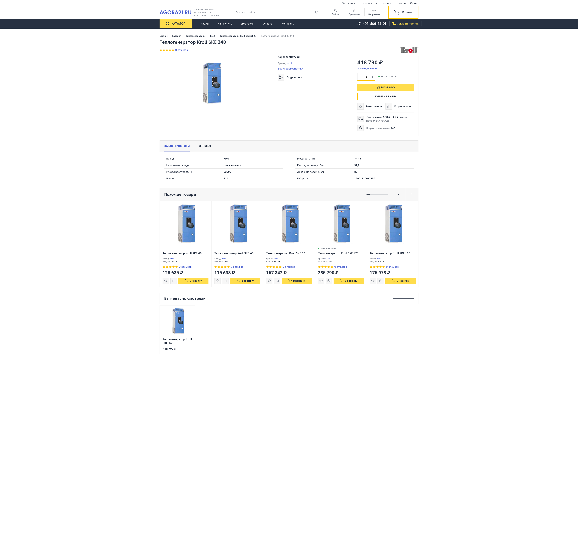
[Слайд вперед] (411, 194)
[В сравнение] (173, 281)
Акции (205, 23)
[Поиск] (317, 12)
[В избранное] (166, 281)
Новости (401, 3)
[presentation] (185, 244)
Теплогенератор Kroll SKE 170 (338, 253)
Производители (368, 3)
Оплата (267, 23)
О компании (348, 3)
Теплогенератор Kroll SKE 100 (390, 253)
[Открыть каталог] (167, 23)
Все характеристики (290, 68)
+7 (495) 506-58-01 (371, 24)
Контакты (287, 23)
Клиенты (386, 3)
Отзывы (414, 3)
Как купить (225, 23)
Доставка (247, 23)
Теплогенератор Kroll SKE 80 (285, 253)
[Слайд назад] (398, 194)
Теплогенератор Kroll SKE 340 (177, 341)
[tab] (177, 146)
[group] (403, 12)
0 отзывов (181, 49)
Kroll (289, 63)
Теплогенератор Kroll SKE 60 (182, 253)
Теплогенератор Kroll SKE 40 (233, 253)
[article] (185, 244)
